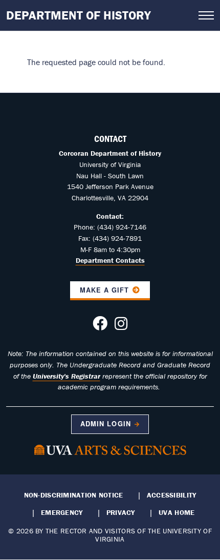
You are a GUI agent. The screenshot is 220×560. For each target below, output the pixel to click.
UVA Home (176, 512)
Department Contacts (110, 260)
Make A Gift (104, 290)
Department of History (78, 15)
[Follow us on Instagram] (121, 326)
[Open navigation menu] (206, 15)
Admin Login (105, 423)
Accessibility (171, 495)
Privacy (120, 512)
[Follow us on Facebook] (100, 326)
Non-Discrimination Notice (73, 495)
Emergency (61, 512)
